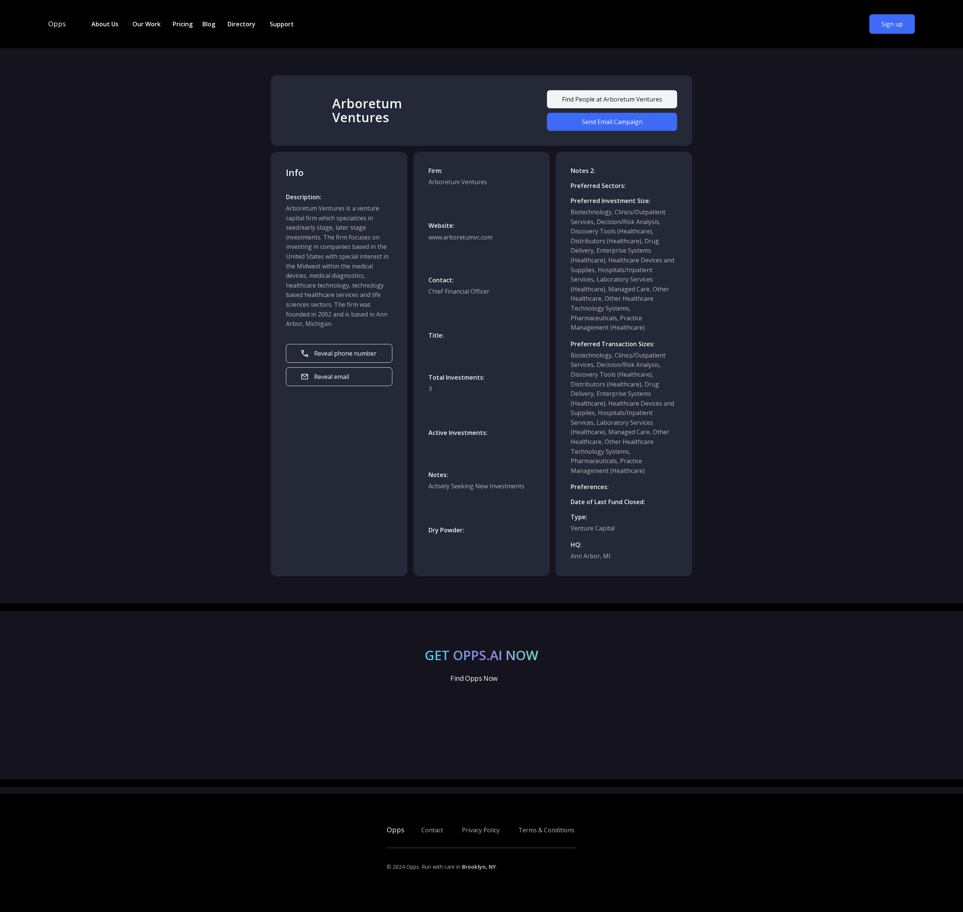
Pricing (183, 24)
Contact (432, 830)
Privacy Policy (481, 830)
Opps (57, 24)
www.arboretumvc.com (460, 237)
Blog (208, 24)
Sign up (892, 24)
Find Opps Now (473, 678)
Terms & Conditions (546, 830)
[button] (104, 24)
